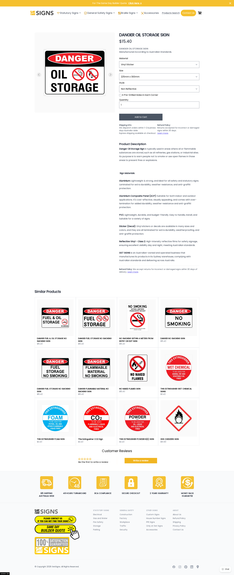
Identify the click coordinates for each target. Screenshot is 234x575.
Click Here (135, 3)
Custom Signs (152, 514)
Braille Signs (128, 13)
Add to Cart (141, 117)
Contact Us (178, 529)
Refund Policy (179, 518)
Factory (123, 518)
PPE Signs (150, 522)
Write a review (140, 460)
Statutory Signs (69, 13)
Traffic (123, 526)
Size (121, 70)
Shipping (177, 522)
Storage (97, 526)
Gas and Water (100, 518)
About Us (177, 514)
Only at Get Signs (154, 526)
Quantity (123, 99)
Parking (96, 529)
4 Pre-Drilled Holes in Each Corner (140, 95)
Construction (126, 514)
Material (123, 58)
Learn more (162, 133)
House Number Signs (156, 518)
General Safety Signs (99, 13)
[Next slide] (110, 75)
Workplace (125, 522)
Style (121, 82)
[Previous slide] (39, 75)
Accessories (151, 13)
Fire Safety (98, 522)
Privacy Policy (179, 526)
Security (123, 529)
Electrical (97, 514)
